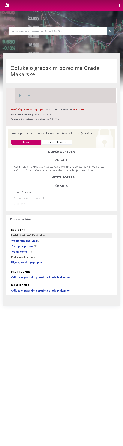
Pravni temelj (19, 251)
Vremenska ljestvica (24, 240)
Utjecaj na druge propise (26, 262)
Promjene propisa (22, 246)
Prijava (26, 142)
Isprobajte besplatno (57, 142)
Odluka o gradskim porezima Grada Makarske (40, 277)
